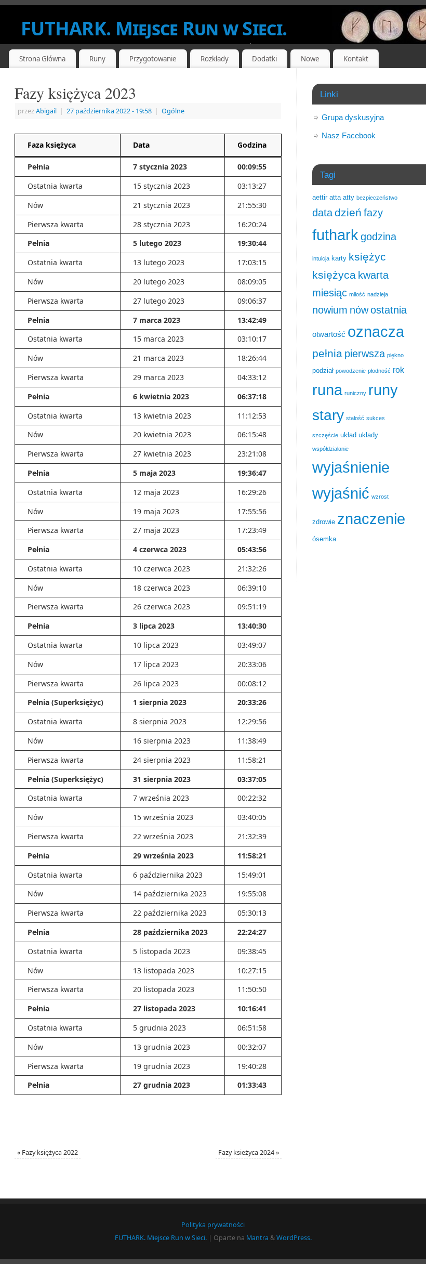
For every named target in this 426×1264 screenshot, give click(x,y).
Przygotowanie (153, 58)
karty (339, 258)
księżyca (334, 275)
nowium (330, 310)
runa (327, 390)
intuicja (320, 258)
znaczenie (371, 519)
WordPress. (294, 1237)
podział (323, 370)
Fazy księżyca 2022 (47, 1152)
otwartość (328, 334)
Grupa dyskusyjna (353, 117)
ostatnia (388, 310)
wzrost (380, 496)
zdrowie (323, 522)
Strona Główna (42, 58)
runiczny (355, 393)
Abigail (46, 111)
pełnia (327, 353)
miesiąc (329, 292)
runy (383, 390)
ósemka (324, 539)
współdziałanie (330, 449)
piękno (395, 355)
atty (348, 197)
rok (398, 369)
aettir (319, 197)
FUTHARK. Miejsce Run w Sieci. (154, 28)
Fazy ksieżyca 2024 (248, 1152)
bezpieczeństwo (376, 197)
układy (368, 435)
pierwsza (364, 353)
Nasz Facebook (349, 135)
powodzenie (351, 371)
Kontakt (355, 58)
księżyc (367, 257)
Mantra (257, 1237)
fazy (373, 212)
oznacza (376, 331)
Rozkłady (215, 58)
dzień (348, 212)
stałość (355, 418)
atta (335, 197)
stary (328, 415)
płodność (379, 371)
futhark (335, 235)
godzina (378, 236)
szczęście (325, 435)
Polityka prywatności (213, 1224)
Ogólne (173, 111)
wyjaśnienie (351, 467)
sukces (375, 418)
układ (348, 435)
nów (359, 310)
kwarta (373, 275)
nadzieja (377, 294)
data (322, 212)
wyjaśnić (340, 493)
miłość (357, 294)
